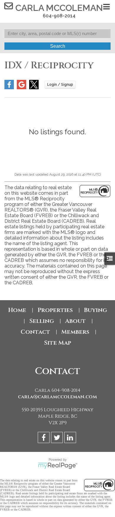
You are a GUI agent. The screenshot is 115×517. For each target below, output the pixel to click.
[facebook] (44, 438)
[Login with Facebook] (9, 87)
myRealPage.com (58, 466)
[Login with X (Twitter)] (34, 87)
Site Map (57, 343)
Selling (41, 321)
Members (75, 332)
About (75, 321)
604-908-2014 (59, 16)
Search (57, 46)
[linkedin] (71, 438)
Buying (95, 310)
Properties (55, 310)
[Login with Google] (21, 87)
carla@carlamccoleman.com (57, 397)
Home (17, 310)
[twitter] (57, 438)
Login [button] (60, 85)
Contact (35, 332)
